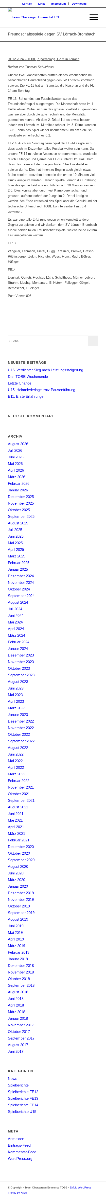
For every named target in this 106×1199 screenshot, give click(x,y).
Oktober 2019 (19, 906)
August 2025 (18, 523)
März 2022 (16, 774)
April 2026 (16, 470)
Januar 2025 (18, 569)
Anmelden (16, 1139)
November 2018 (21, 972)
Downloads (79, 3)
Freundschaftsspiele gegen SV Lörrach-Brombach (51, 34)
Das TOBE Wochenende (28, 376)
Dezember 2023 (21, 655)
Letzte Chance (19, 383)
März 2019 (16, 946)
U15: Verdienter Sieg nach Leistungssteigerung (45, 370)
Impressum (58, 3)
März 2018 (16, 1012)
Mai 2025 (15, 543)
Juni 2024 (15, 615)
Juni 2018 (15, 998)
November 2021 (21, 787)
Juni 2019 (15, 926)
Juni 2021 (15, 814)
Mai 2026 (15, 464)
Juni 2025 (15, 536)
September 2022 (21, 741)
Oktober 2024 (19, 589)
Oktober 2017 (19, 1031)
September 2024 (21, 596)
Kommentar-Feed (22, 1152)
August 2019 (18, 919)
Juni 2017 (15, 1051)
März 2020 (16, 880)
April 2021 (16, 827)
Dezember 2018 (21, 965)
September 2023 (21, 675)
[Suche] (80, 17)
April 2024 (16, 629)
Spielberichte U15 (22, 1111)
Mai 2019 (15, 932)
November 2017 (21, 1025)
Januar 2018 (18, 1018)
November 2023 (21, 662)
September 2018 (21, 985)
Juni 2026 (15, 457)
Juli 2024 (15, 609)
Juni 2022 (15, 754)
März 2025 (16, 556)
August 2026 (18, 444)
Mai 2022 (15, 761)
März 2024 (16, 635)
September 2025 (21, 516)
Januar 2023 (18, 715)
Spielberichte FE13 (23, 1098)
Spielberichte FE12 (23, 1092)
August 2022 (18, 748)
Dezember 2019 (21, 893)
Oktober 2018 (19, 979)
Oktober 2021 (19, 794)
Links (41, 3)
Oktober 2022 (19, 734)
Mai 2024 (15, 622)
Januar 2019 (18, 959)
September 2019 (21, 913)
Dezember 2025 (21, 497)
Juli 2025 (15, 530)
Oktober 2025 (19, 510)
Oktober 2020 (19, 853)
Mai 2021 (15, 820)
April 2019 (16, 939)
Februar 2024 (18, 642)
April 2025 (16, 549)
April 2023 (16, 701)
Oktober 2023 (19, 668)
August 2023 (18, 681)
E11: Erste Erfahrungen (26, 396)
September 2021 (21, 800)
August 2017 (18, 1045)
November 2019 (21, 899)
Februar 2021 (18, 840)
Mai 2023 (15, 695)
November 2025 (21, 503)
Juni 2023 (15, 688)
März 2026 (16, 477)
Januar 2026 (18, 490)
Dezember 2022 (21, 721)
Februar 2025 (18, 563)
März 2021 (16, 833)
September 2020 (21, 860)
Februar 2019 (18, 952)
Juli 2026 (15, 450)
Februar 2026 (18, 483)
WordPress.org (20, 1158)
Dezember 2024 (21, 576)
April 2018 (16, 1005)
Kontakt (27, 3)
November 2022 (21, 728)
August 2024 (18, 602)
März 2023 (16, 708)
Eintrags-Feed (19, 1145)
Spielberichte (18, 1085)
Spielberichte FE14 (23, 1105)
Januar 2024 (18, 648)
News (12, 1078)
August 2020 (18, 866)
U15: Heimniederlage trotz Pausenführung (41, 390)
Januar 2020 (18, 886)
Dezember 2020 (21, 847)
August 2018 (18, 992)
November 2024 (21, 582)
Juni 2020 (15, 873)
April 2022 (16, 767)
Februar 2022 (18, 781)
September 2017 (21, 1038)
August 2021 (18, 807)
